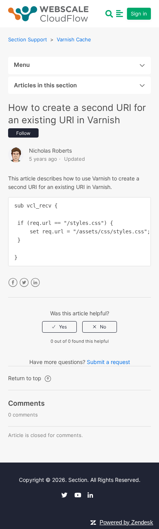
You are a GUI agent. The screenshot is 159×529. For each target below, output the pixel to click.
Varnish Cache (74, 39)
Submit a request (108, 362)
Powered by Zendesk (126, 522)
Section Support (27, 39)
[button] (119, 13)
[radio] (59, 327)
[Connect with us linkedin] (93, 495)
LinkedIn (35, 282)
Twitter (24, 282)
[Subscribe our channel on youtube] (80, 495)
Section (77, 479)
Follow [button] (23, 133)
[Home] (48, 13)
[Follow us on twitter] (67, 495)
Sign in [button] (139, 13)
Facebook (13, 282)
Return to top (25, 378)
